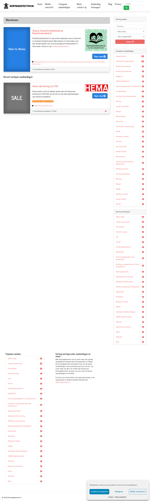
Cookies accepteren (99, 491)
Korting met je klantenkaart (129, 96)
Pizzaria (129, 141)
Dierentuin (129, 121)
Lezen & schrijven (99, 62)
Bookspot (129, 297)
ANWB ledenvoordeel (129, 317)
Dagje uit (65, 62)
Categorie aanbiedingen (64, 5)
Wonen (129, 111)
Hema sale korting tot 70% (45, 86)
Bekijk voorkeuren (137, 491)
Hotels (129, 204)
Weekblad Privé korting (129, 277)
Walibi (129, 189)
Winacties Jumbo (129, 136)
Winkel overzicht (49, 5)
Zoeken (129, 41)
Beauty (41, 106)
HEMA (36, 106)
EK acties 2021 (129, 146)
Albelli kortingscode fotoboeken (129, 287)
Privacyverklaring (120, 497)
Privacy (111, 497)
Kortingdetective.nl (14, 497)
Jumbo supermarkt (129, 222)
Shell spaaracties (129, 272)
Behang (129, 179)
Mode (129, 131)
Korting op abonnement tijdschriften (129, 163)
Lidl (129, 237)
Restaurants (129, 156)
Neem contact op (81, 5)
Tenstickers (129, 227)
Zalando (129, 337)
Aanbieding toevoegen (96, 5)
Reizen (129, 184)
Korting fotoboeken (129, 174)
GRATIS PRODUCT (129, 81)
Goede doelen (129, 199)
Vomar (129, 242)
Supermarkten (129, 56)
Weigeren (119, 491)
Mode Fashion (129, 151)
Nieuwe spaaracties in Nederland (129, 86)
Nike (129, 342)
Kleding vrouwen (129, 194)
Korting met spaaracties (129, 61)
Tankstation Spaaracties (129, 126)
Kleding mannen (129, 169)
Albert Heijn (129, 217)
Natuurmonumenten (129, 327)
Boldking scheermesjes (129, 282)
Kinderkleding (73, 62)
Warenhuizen (36, 64)
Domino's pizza (129, 232)
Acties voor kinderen (55, 62)
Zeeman (129, 322)
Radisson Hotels (129, 302)
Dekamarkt (129, 292)
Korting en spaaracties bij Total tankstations (129, 265)
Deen (129, 332)
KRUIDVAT (129, 252)
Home (39, 4)
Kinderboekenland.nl (60, 46)
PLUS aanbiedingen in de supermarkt (129, 258)
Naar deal (98, 56)
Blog (110, 4)
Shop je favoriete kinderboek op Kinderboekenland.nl (47, 32)
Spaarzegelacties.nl (63, 382)
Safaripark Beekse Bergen (129, 312)
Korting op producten (85, 62)
